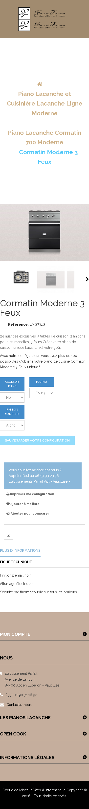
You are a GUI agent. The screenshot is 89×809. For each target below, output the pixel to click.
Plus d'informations (20, 550)
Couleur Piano (12, 384)
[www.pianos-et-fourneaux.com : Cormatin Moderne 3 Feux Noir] (51, 279)
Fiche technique (16, 562)
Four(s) (41, 381)
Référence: (18, 324)
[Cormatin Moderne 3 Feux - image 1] (21, 279)
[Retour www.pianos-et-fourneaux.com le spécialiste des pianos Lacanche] (40, 84)
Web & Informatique (49, 790)
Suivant (87, 279)
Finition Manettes (12, 412)
